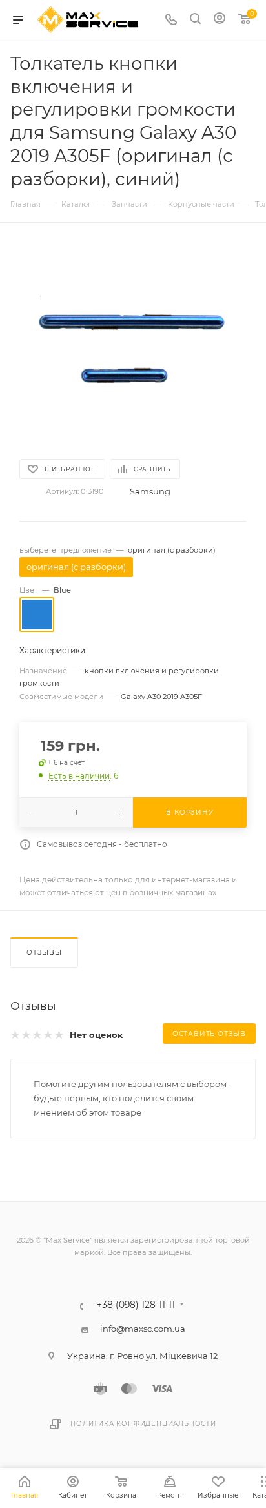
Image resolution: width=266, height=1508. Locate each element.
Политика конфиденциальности (143, 1424)
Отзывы (44, 952)
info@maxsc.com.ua (142, 1328)
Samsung (150, 491)
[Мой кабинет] (219, 20)
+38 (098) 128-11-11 (136, 1305)
